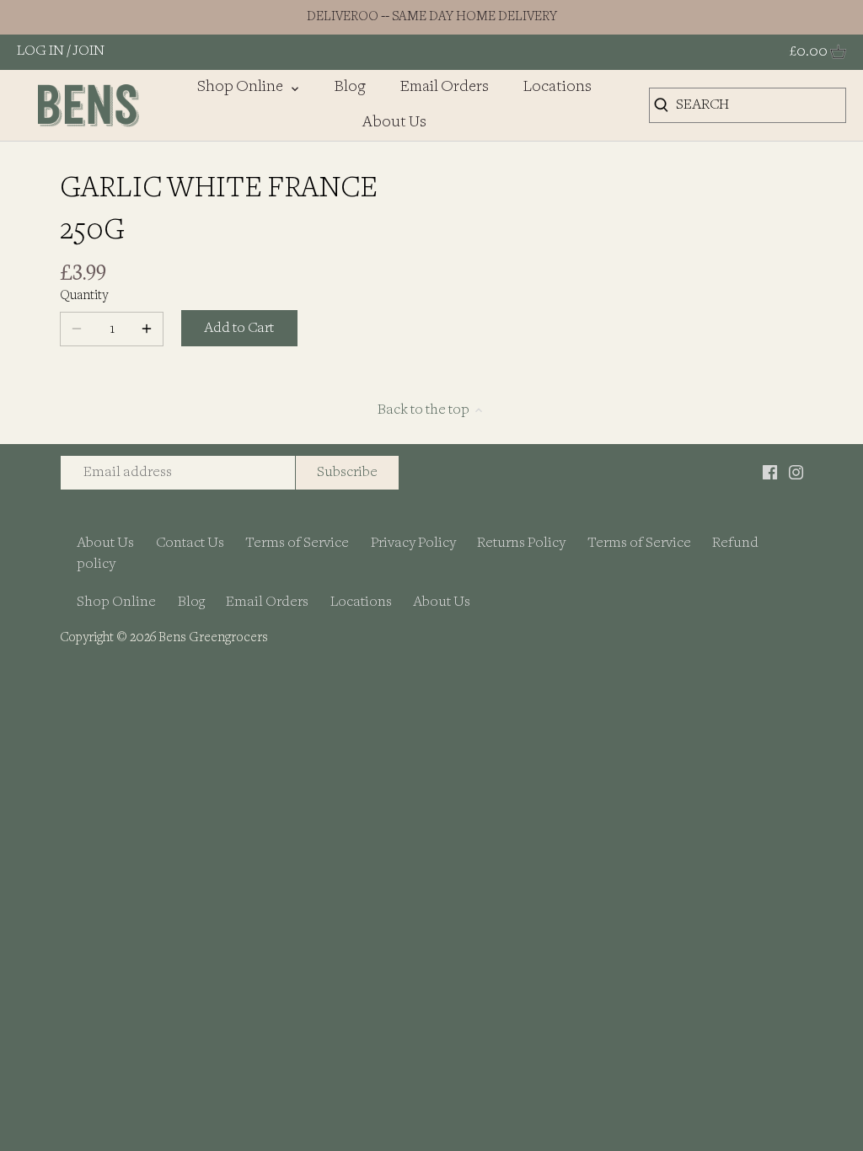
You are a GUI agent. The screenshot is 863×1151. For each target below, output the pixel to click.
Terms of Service (297, 543)
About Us (105, 543)
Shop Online (116, 602)
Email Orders (267, 602)
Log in (40, 51)
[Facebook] (770, 471)
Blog (191, 602)
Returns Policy (521, 543)
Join (89, 51)
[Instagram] (796, 471)
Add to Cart (239, 328)
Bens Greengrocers (213, 638)
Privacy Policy (413, 543)
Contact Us (190, 543)
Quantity (84, 296)
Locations (361, 602)
